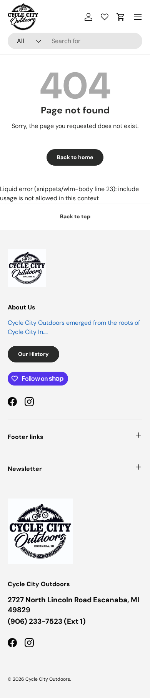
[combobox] (75, 41)
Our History (33, 354)
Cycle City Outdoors (47, 679)
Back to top (75, 216)
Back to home (75, 157)
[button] (120, 16)
